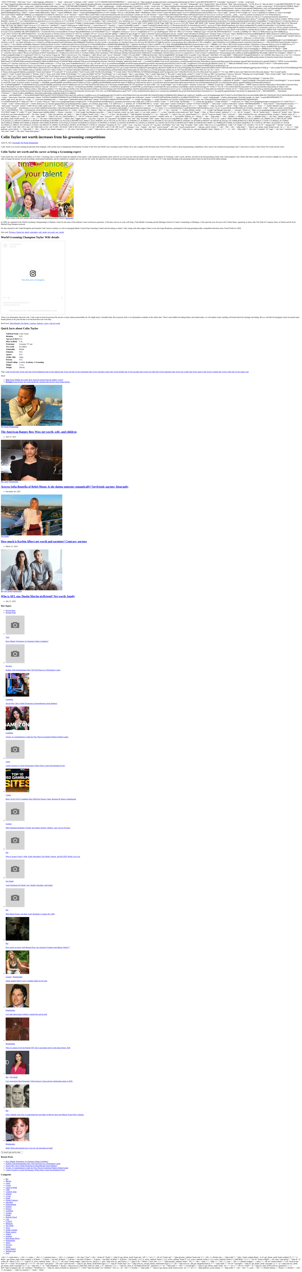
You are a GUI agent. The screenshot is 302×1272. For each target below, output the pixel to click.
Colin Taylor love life (147, 372)
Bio (2, 482)
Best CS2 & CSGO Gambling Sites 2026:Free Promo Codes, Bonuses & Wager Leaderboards (41, 799)
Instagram (69, 218)
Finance (9, 1209)
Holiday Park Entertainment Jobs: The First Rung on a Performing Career (33, 670)
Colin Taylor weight (209, 372)
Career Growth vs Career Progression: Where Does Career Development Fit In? (35, 766)
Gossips (9, 824)
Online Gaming (11, 1230)
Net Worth (24, 143)
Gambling (9, 699)
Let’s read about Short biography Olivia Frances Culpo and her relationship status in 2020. (39, 1081)
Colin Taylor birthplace (36, 372)
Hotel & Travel (11, 1217)
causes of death (11, 1188)
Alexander (16, 143)
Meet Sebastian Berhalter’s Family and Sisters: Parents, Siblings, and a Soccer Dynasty (38, 828)
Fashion (9, 1207)
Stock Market (11, 1249)
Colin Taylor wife (223, 372)
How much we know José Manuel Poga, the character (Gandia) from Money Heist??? (38, 947)
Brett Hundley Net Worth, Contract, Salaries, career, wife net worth (35, 323)
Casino (8, 795)
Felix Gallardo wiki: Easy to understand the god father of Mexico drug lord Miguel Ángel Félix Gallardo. (45, 1115)
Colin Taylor (10, 372)
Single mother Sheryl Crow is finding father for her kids (26, 981)
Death (8, 1198)
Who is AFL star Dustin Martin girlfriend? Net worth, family (38, 596)
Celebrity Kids (11, 1192)
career (6, 482)
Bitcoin (8, 1181)
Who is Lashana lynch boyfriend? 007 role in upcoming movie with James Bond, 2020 (38, 1048)
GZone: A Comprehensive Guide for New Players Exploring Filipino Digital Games (37, 737)
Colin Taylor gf (65, 372)
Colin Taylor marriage (163, 372)
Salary (8, 1243)
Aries (21, 357)
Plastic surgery (11, 1232)
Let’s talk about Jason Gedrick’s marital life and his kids (26, 1014)
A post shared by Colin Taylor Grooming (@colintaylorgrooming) (33, 311)
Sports (8, 1247)
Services (9, 666)
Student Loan (11, 1251)
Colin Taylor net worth (179, 372)
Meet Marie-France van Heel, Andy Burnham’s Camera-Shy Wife (30, 914)
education (9, 1202)
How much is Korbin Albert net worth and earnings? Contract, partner (44, 541)
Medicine (9, 1224)
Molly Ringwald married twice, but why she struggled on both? (29, 1148)
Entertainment (11, 1204)
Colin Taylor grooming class (98, 372)
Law (7, 1219)
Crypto (8, 1196)
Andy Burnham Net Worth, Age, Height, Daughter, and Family (29, 885)
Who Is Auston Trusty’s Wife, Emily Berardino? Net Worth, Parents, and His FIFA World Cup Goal (43, 857)
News (8, 1228)
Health (8, 1215)
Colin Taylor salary (195, 372)
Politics (8, 1234)
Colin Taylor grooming (79, 372)
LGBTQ (9, 1221)
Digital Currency (12, 1200)
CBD (8, 1190)
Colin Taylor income (131, 372)
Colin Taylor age (21, 372)
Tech (7, 637)
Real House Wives (12, 1238)
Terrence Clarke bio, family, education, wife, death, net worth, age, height (36, 232)
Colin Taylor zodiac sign (239, 372)
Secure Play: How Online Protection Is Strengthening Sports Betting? (31, 703)
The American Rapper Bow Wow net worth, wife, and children (39, 431)
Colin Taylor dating (52, 372)
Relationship (33, 143)
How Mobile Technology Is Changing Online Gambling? (27, 641)
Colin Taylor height (116, 372)
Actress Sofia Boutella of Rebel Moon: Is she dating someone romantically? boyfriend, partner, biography (64, 486)
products (9, 1236)
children (9, 1194)
